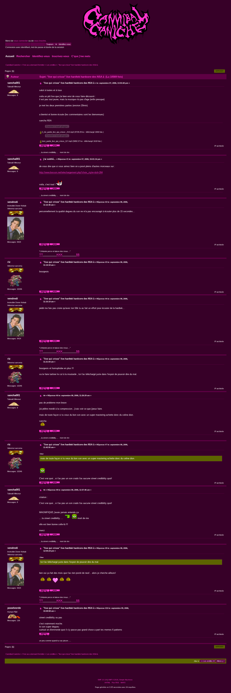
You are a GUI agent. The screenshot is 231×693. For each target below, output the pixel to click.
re (44, 395)
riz (8, 261)
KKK (59, 254)
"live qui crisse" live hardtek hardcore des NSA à (68, 83)
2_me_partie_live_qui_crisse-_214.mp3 (57, 132)
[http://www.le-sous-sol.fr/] (55, 246)
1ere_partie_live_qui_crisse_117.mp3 (56, 141)
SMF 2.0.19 (102, 680)
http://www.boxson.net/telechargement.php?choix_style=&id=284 (71, 172)
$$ (77, 254)
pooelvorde (14, 607)
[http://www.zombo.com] (55, 293)
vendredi (12, 201)
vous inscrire (40, 41)
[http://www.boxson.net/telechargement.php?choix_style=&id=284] (55, 147)
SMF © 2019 (113, 680)
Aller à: (196, 661)
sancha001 (13, 82)
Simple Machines (125, 680)
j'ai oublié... (49, 159)
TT (41, 254)
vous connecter (21, 41)
